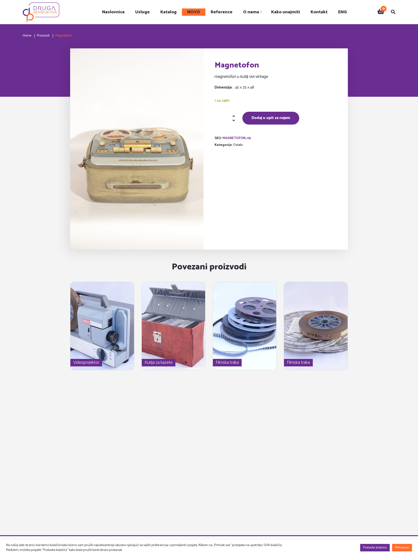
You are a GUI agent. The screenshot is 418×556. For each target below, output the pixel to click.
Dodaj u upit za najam (271, 118)
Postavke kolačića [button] (375, 547)
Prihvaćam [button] (402, 547)
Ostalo (238, 145)
